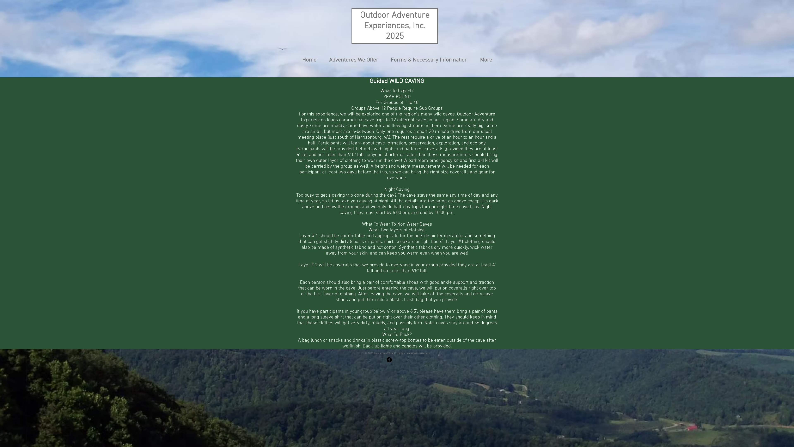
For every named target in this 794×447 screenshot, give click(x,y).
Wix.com (425, 353)
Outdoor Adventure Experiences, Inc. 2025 (395, 26)
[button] (354, 60)
